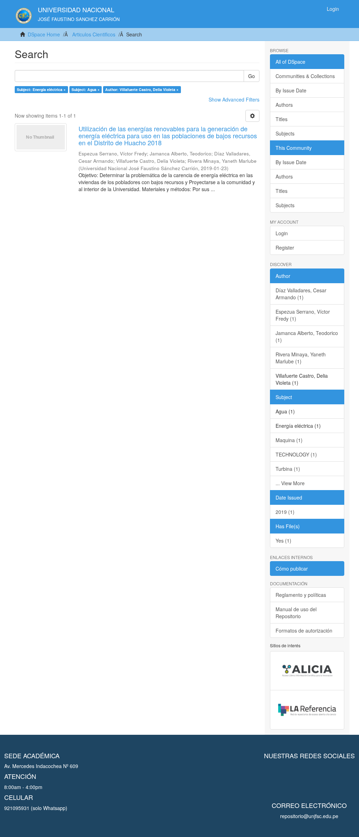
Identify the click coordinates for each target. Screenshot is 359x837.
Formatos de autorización (304, 630)
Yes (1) (283, 540)
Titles (281, 119)
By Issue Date (291, 90)
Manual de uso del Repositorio (296, 613)
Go (251, 75)
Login (282, 233)
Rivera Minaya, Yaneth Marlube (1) (301, 358)
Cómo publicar (292, 568)
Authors (284, 104)
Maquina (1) (289, 440)
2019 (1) (285, 511)
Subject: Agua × (86, 89)
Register (285, 247)
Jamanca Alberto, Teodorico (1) (307, 336)
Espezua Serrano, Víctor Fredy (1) (303, 315)
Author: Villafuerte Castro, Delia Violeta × (141, 89)
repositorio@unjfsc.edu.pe (309, 815)
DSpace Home (44, 34)
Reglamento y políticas (301, 594)
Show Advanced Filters (234, 99)
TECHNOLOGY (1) (296, 454)
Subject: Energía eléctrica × (41, 89)
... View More (290, 483)
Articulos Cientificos (93, 34)
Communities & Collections (305, 75)
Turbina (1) (288, 468)
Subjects (285, 133)
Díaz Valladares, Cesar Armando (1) (301, 294)
